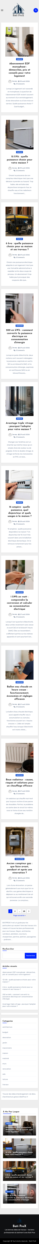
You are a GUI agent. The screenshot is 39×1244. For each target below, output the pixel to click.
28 (24, 911)
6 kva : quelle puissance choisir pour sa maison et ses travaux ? (19, 246)
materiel (19, 325)
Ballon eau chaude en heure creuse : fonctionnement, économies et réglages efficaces (19, 693)
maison (19, 59)
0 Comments (20, 84)
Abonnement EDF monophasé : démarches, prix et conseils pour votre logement (19, 70)
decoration (6, 1037)
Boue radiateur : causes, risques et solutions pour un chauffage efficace (20, 783)
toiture (5, 1079)
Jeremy (14, 81)
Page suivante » (19, 915)
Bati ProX (19, 1226)
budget (5, 1032)
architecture (7, 1027)
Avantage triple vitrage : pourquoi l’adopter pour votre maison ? (19, 426)
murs (4, 1064)
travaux (5, 1085)
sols (4, 1074)
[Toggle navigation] (2, 10)
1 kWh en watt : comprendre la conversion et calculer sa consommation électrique (19, 603)
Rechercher (8, 949)
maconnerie (7, 1048)
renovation (20, 859)
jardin (4, 1043)
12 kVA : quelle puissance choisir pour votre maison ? (19, 160)
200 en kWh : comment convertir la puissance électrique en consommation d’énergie (19, 336)
